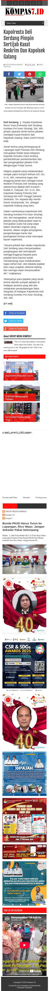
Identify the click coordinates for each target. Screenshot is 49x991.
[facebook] (9, 3)
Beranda (26, 498)
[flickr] (27, 3)
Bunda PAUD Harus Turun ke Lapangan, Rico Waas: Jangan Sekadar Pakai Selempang (23, 526)
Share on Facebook (17, 313)
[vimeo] (21, 3)
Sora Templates (23, 986)
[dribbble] (33, 3)
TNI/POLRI (7, 66)
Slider (41, 64)
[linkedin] (39, 3)
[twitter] (15, 3)
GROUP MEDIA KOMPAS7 (16, 511)
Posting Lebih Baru (9, 498)
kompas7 (8, 518)
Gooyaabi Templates (24, 988)
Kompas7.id (10, 515)
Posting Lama (41, 498)
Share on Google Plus (18, 329)
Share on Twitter (15, 321)
